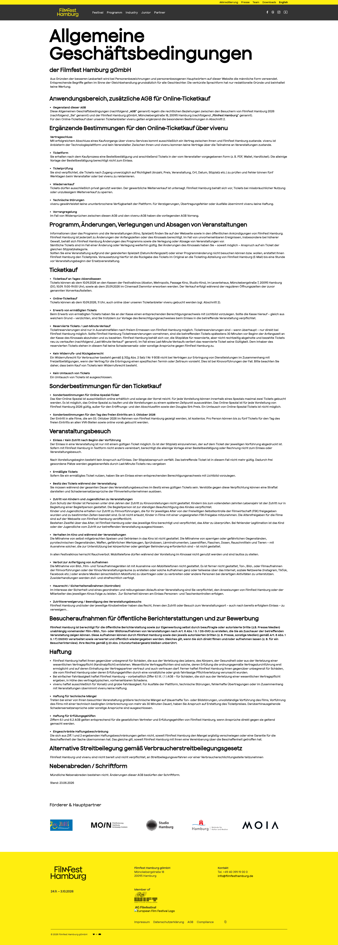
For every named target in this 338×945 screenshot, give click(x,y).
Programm (114, 12)
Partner (159, 12)
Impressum (142, 922)
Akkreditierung (229, 2)
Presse (245, 2)
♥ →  (97, 934)
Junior (146, 12)
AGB (190, 922)
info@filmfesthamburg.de (235, 876)
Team (256, 2)
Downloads (269, 2)
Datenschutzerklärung (168, 922)
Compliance (205, 922)
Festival (97, 12)
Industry (132, 12)
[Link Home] (67, 12)
